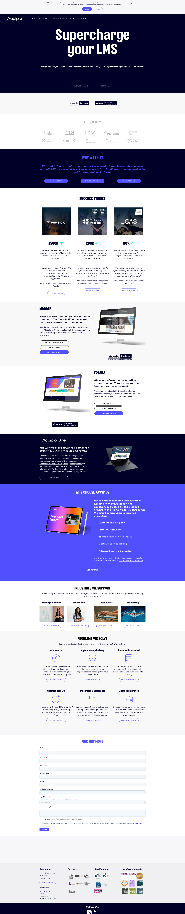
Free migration (54, 352)
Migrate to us (128, 181)
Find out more (56, 293)
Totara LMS (106, 86)
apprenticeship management (52, 461)
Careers (42, 893)
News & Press (44, 896)
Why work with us (45, 891)
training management (72, 464)
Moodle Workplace (79, 86)
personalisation (46, 466)
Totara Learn (109, 403)
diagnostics (71, 461)
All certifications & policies (48, 898)
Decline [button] (98, 9)
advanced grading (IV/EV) (51, 464)
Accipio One (53, 478)
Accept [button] (87, 9)
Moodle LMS (54, 347)
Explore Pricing (92, 181)
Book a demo (56, 181)
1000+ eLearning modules (131, 560)
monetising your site (74, 458)
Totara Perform (108, 408)
